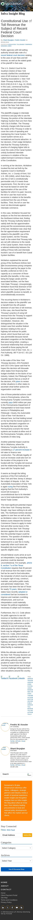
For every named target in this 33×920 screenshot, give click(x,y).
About (5, 886)
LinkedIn (3, 907)
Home (4, 882)
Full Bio (12, 741)
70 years (13, 589)
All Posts (18, 741)
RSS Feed (10, 830)
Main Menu (31, 4)
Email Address (9, 835)
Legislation (12, 44)
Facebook (12, 907)
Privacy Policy (6, 902)
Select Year (7, 861)
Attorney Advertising (23, 912)
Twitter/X (8, 907)
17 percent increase (21, 450)
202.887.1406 (14, 767)
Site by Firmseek (6, 914)
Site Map (4, 898)
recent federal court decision (13, 55)
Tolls (29, 714)
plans (18, 381)
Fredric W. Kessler (19, 724)
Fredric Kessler (20, 40)
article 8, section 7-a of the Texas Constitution (16, 565)
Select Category (9, 848)
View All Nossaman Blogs (16, 869)
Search (6, 774)
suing (10, 486)
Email (23, 741)
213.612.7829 (14, 743)
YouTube (17, 907)
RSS (21, 907)
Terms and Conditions (9, 900)
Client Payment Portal (9, 895)
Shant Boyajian (8, 40)
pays (11, 402)
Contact (6, 889)
